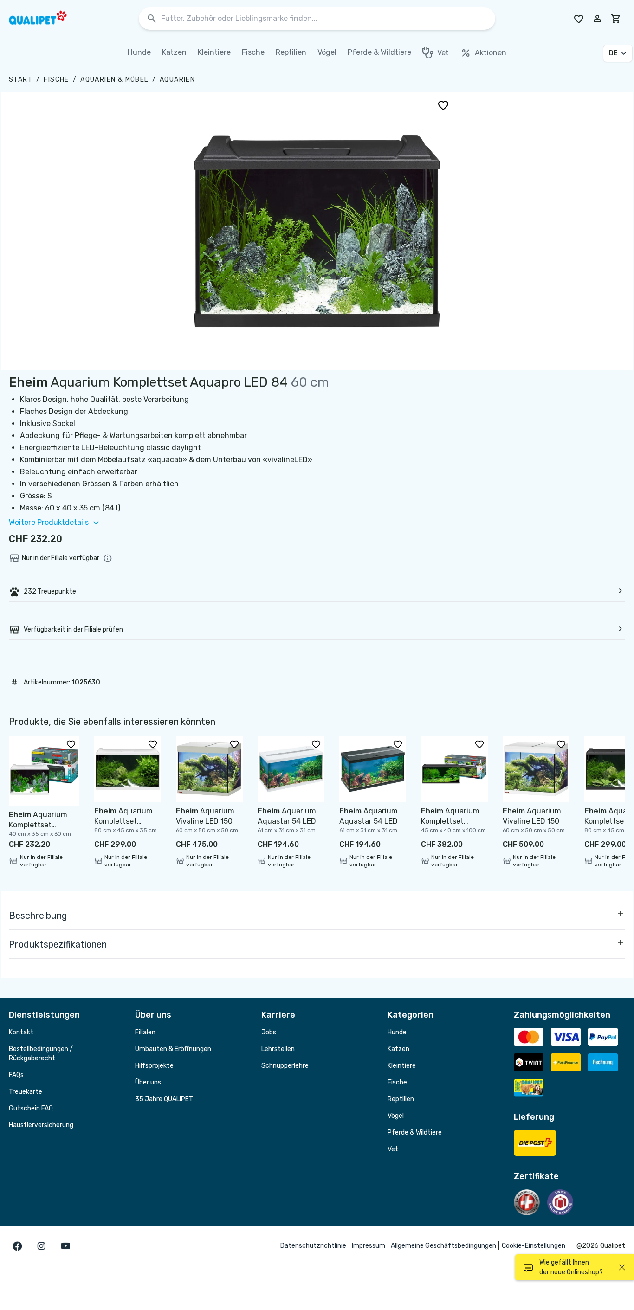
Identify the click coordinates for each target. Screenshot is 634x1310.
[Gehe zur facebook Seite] (17, 1246)
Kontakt (21, 1032)
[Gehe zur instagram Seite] (41, 1246)
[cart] (616, 18)
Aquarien (177, 80)
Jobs (268, 1032)
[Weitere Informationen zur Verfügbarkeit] (107, 558)
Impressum (368, 1246)
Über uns (148, 1082)
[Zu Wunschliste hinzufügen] (443, 104)
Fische (56, 80)
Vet (393, 1149)
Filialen (145, 1032)
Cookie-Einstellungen (533, 1246)
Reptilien (401, 1099)
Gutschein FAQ (31, 1108)
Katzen (398, 1049)
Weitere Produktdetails (49, 522)
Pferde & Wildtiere (415, 1132)
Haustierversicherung (41, 1125)
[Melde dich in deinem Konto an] (597, 18)
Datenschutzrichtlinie (313, 1246)
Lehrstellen (278, 1049)
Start (20, 80)
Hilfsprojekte (154, 1066)
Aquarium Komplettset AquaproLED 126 (123, 821)
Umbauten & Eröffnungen (173, 1049)
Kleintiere (402, 1066)
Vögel (396, 1116)
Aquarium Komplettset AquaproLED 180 (450, 821)
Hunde (397, 1032)
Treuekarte (25, 1092)
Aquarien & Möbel (114, 80)
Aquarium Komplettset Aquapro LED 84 (38, 824)
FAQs (16, 1075)
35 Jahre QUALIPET (164, 1099)
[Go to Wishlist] (578, 18)
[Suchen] (151, 19)
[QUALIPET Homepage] (46, 18)
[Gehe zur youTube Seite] (65, 1246)
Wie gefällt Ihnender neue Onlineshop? (571, 1267)
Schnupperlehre (285, 1066)
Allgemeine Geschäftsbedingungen (443, 1246)
